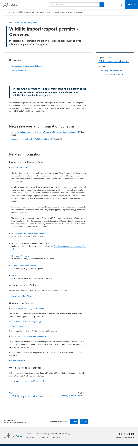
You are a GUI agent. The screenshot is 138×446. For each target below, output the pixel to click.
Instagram (128, 434)
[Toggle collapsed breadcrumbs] (21, 12)
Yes (75, 421)
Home (13, 12)
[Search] (102, 4)
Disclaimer (41, 437)
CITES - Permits (17, 360)
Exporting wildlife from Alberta (112, 74)
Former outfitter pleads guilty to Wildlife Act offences (31, 139)
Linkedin (132, 434)
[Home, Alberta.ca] (9, 4)
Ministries (29, 433)
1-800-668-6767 (51, 352)
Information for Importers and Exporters (26, 381)
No (85, 421)
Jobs (37, 433)
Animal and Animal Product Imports (24, 321)
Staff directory (64, 433)
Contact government (49, 433)
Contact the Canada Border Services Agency (28, 336)
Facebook (120, 434)
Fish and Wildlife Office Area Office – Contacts (28, 233)
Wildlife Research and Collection (23, 265)
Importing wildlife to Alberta (111, 70)
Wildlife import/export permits (64, 12)
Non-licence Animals (19, 256)
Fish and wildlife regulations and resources (38, 12)
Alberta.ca (13, 435)
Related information (19, 70)
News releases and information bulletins (27, 66)
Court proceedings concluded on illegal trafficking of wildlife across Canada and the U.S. (44, 132)
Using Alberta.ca (31, 437)
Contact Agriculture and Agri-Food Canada (27, 308)
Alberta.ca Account (122, 4)
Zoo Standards (16, 275)
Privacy (49, 437)
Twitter (124, 434)
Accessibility (56, 437)
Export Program (17, 326)
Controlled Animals (18, 167)
